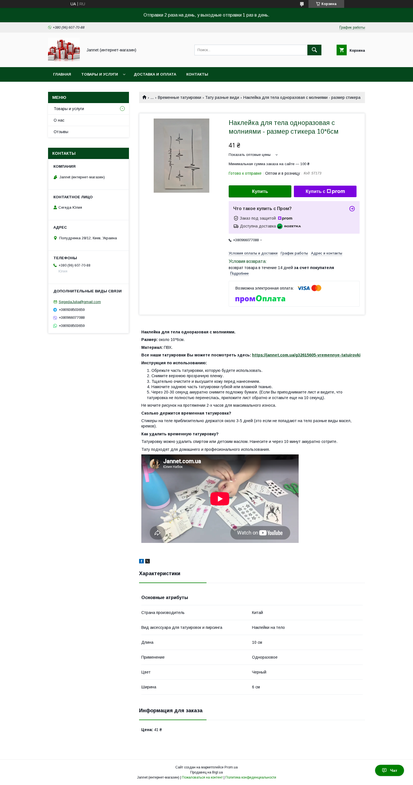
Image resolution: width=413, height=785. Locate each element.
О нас (59, 120)
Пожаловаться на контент (202, 777)
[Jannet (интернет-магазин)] (64, 60)
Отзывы (61, 131)
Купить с (315, 191)
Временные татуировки (179, 97)
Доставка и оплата (155, 74)
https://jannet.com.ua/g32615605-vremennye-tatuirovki (306, 355)
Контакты (197, 74)
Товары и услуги (99, 74)
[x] (147, 562)
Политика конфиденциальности (250, 777)
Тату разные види (222, 97)
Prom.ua (231, 767)
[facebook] (141, 562)
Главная (62, 74)
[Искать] (314, 50)
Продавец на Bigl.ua (206, 772)
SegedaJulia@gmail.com (80, 302)
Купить (260, 191)
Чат (393, 770)
